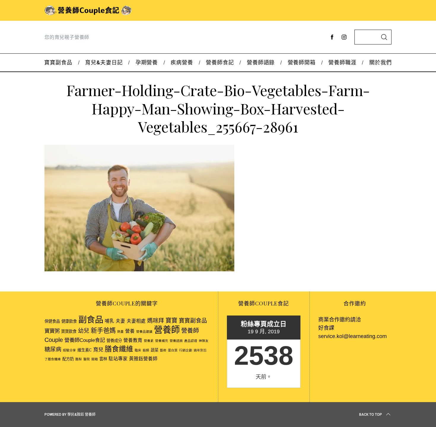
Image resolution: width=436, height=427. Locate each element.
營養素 (149, 340)
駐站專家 (118, 358)
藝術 (163, 350)
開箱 (94, 359)
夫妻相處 (136, 321)
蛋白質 (173, 350)
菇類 (146, 350)
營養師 (167, 329)
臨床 (138, 350)
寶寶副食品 (193, 321)
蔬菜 (154, 350)
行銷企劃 (185, 350)
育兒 (98, 350)
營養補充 (161, 340)
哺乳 (109, 321)
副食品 (90, 319)
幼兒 (83, 331)
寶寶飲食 (69, 331)
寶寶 (171, 320)
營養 (130, 331)
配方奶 (68, 359)
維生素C (84, 350)
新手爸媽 (103, 330)
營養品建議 (144, 331)
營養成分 (114, 340)
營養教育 (132, 340)
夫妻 (120, 321)
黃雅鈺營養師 (143, 358)
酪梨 (78, 359)
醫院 (86, 359)
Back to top (370, 414)
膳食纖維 (119, 349)
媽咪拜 (155, 321)
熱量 (120, 331)
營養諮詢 (176, 340)
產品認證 (190, 340)
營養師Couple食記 (84, 340)
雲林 (103, 359)
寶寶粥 (52, 331)
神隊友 (204, 340)
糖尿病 (52, 349)
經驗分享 (69, 350)
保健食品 (52, 321)
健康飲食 (69, 321)
